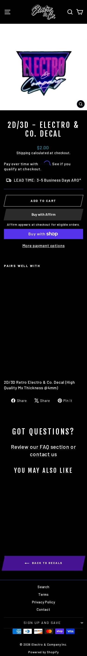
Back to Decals (47, 562)
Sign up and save (42, 623)
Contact (43, 609)
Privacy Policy (43, 602)
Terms (43, 594)
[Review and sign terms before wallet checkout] (43, 239)
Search (43, 587)
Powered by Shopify (43, 652)
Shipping (23, 153)
